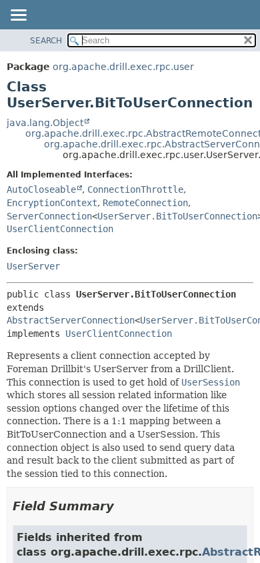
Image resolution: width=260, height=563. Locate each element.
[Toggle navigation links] (18, 16)
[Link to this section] (123, 506)
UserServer (33, 266)
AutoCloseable (41, 189)
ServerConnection (49, 216)
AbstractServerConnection (71, 320)
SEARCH (46, 40)
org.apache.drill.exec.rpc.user (123, 66)
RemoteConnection (145, 202)
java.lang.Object (45, 122)
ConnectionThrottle (135, 189)
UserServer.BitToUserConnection (177, 216)
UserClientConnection (60, 228)
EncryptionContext (52, 202)
